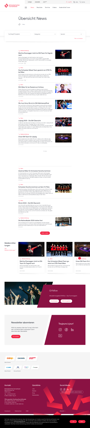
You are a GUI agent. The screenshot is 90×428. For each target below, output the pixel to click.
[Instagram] (61, 389)
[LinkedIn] (68, 389)
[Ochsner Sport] (45, 2)
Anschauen (54, 301)
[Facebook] (64, 389)
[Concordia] (37, 2)
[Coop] (30, 2)
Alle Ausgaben (66, 301)
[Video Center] (71, 389)
